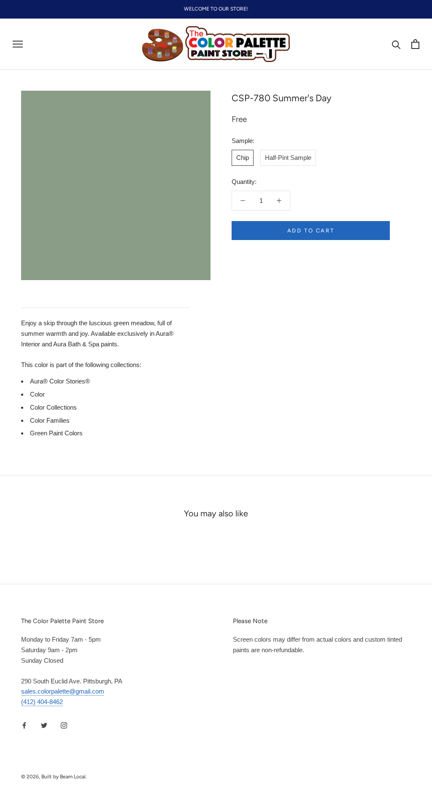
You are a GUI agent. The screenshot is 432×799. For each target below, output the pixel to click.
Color (37, 394)
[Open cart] (415, 44)
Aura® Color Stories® (60, 381)
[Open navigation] (18, 44)
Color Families (50, 420)
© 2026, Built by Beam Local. (54, 777)
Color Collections (53, 407)
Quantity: (244, 181)
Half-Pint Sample (288, 157)
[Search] (396, 44)
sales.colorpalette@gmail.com (62, 691)
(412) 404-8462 (42, 701)
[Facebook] (24, 725)
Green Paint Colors (56, 433)
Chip (242, 157)
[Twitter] (44, 725)
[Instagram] (64, 725)
